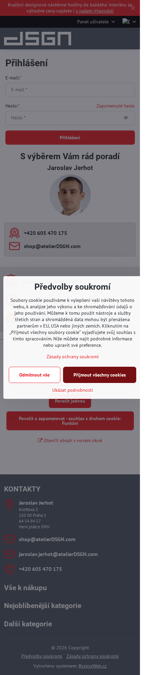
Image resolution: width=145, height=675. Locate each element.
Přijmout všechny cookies (100, 375)
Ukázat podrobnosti (72, 390)
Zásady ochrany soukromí (73, 357)
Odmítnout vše (34, 375)
